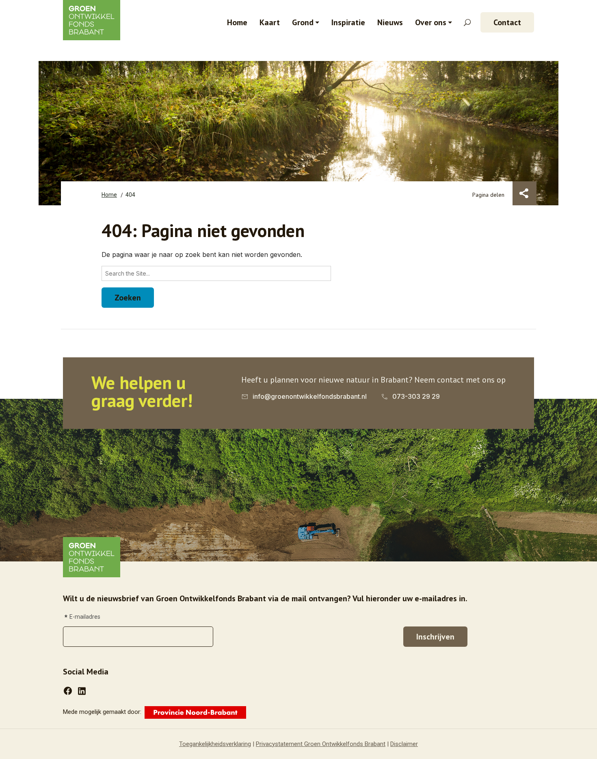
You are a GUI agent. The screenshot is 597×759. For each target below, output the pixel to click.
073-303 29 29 (416, 396)
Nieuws (390, 22)
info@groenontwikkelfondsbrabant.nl (310, 396)
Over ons (430, 22)
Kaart (270, 22)
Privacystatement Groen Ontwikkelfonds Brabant (320, 744)
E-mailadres (84, 616)
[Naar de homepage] (91, 556)
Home (237, 22)
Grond (303, 22)
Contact (507, 22)
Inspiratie (348, 22)
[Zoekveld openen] (467, 22)
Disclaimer (404, 744)
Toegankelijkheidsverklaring (215, 744)
